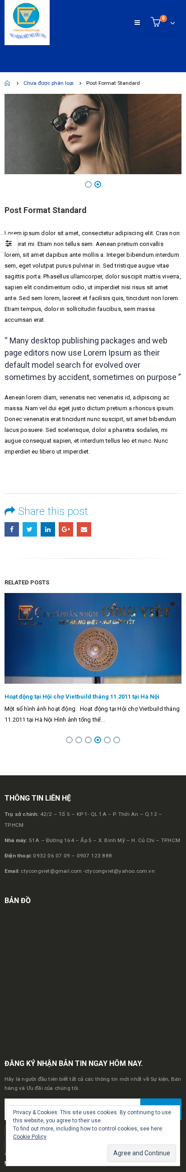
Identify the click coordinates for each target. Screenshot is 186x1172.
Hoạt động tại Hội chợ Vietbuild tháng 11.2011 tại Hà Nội (82, 696)
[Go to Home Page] (8, 83)
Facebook (12, 529)
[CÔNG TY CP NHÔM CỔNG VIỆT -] (27, 22)
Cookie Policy (29, 1137)
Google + (66, 529)
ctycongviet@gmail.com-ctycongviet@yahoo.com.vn (87, 871)
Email (84, 529)
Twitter (30, 529)
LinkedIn (48, 529)
